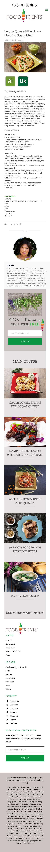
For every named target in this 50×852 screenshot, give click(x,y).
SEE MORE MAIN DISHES (25, 613)
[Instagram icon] (27, 5)
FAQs (8, 655)
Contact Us (14, 701)
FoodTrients (10, 647)
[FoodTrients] (25, 15)
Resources (10, 682)
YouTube (13, 723)
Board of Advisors (13, 651)
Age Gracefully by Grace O (16, 667)
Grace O (20, 40)
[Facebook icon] (14, 5)
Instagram (14, 716)
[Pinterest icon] (22, 5)
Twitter (13, 719)
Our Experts (10, 644)
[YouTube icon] (31, 5)
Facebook (14, 708)
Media (8, 689)
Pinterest (13, 712)
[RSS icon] (36, 5)
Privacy (25, 782)
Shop (8, 685)
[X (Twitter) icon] (18, 5)
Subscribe (14, 705)
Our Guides (10, 678)
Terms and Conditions (35, 780)
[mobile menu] (46, 9)
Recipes (9, 674)
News (8, 670)
